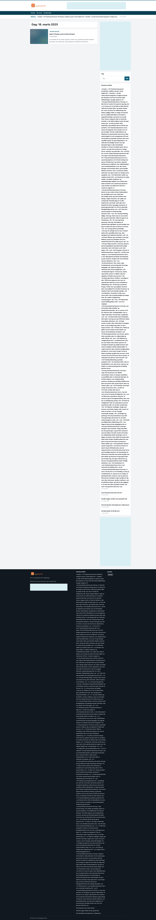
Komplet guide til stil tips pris (110, 511)
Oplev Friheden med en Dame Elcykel (62, 34)
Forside (33, 13)
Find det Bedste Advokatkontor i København (115, 505)
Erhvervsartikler (54, 31)
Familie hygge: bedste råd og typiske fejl (114, 499)
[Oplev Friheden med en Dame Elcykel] (39, 36)
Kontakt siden (47, 13)
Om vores (39, 13)
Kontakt (110, 574)
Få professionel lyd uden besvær (111, 493)
